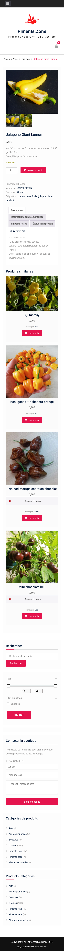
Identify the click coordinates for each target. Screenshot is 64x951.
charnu (21, 196)
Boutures (13, 839)
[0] (57, 47)
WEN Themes (41, 946)
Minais (36, 512)
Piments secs (15, 857)
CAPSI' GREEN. (25, 188)
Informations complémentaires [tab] (27, 217)
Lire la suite (34, 333)
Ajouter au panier (35, 170)
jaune (51, 196)
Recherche (15, 663)
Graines (26, 59)
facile (34, 196)
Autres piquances (18, 834)
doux (28, 196)
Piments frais (15, 851)
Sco (36, 327)
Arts (11, 828)
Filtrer (19, 715)
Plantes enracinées (18, 862)
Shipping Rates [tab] (19, 223)
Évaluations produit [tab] (42, 223)
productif (10, 200)
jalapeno (42, 196)
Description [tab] (17, 210)
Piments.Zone (32, 31)
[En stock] (8, 703)
